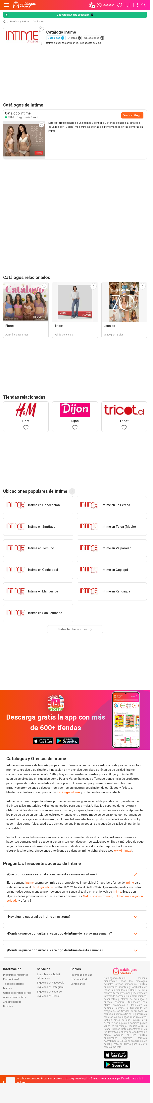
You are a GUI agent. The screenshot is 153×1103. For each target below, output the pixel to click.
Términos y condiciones (103, 1078)
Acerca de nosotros (14, 997)
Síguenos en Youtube (49, 991)
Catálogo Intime (42, 887)
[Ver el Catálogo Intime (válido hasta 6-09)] (24, 140)
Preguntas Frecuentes (15, 974)
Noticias (8, 1006)
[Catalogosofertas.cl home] (25, 5)
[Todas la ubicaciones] (72, 491)
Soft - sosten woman (97, 896)
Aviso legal (81, 1078)
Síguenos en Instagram (50, 987)
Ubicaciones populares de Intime (35, 491)
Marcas (7, 988)
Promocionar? (11, 979)
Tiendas (14, 21)
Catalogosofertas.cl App (17, 992)
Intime (25, 21)
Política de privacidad (130, 1078)
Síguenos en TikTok (48, 995)
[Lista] (135, 5)
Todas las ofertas (13, 983)
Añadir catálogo (12, 1001)
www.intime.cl (123, 850)
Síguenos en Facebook (50, 982)
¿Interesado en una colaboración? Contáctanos (81, 979)
